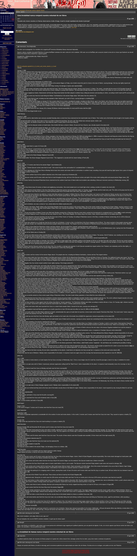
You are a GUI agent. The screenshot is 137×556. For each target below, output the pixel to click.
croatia (2, 156)
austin (1, 244)
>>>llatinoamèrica (5, 73)
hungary (2, 164)
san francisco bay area (6, 293)
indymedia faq (3, 323)
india (1, 236)
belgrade (2, 152)
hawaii (1, 258)
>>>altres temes (4, 50)
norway (2, 179)
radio (1, 106)
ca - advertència (4, 90)
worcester (2, 308)
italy (1, 168)
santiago (2, 212)
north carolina (3, 278)
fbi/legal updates (4, 322)
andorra (2, 145)
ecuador (2, 204)
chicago (2, 252)
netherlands (3, 177)
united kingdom (4, 192)
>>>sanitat (3, 78)
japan (1, 138)
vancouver (2, 130)
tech (1, 327)
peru (1, 207)
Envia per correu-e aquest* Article (35, 10)
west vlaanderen (4, 194)
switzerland (3, 190)
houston (2, 259)
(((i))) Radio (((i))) (7, 43)
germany (2, 162)
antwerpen (2, 146)
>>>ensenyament (4, 60)
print (1, 105)
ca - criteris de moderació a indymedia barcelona (7, 93)
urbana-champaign (5, 303)
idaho (1, 261)
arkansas (2, 242)
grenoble (2, 163)
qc (0, 140)
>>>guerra (3, 67)
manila (2, 139)
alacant (2, 144)
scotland (2, 187)
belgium (2, 151)
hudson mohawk (4, 260)
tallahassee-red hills (5, 299)
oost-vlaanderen (4, 180)
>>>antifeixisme (4, 52)
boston (2, 248)
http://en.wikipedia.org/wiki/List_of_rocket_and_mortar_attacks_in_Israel (36, 66)
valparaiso (2, 217)
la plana (2, 169)
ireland (2, 166)
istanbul (2, 167)
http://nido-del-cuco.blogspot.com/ (25, 32)
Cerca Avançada (7, 35)
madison (2, 266)
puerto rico (2, 208)
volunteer (2, 328)
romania (2, 185)
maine (1, 267)
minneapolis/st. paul (5, 272)
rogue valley (3, 289)
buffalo (2, 249)
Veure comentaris (20, 10)
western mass (3, 306)
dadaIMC (2, 332)
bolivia (1, 198)
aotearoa (2, 221)
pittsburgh (2, 284)
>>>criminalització (5, 55)
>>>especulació (4, 62)
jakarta (2, 225)
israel (1, 312)
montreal (2, 124)
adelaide (2, 220)
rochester (2, 288)
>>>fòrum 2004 (4, 63)
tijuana (2, 214)
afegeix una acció (7, 27)
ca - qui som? (3, 95)
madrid (2, 173)
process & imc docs (5, 326)
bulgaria (2, 155)
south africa (3, 117)
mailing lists (3, 324)
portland (2, 286)
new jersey (3, 275)
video (1, 109)
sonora (2, 213)
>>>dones (2, 57)
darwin (2, 224)
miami (1, 269)
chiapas (2, 201)
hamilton (2, 122)
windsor (2, 133)
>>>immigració (4, 68)
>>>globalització (4, 65)
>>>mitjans (3, 75)
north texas (3, 280)
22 (10, 19)
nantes (2, 175)
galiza (1, 161)
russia (1, 186)
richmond (2, 287)
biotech (2, 317)
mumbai (2, 237)
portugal (2, 184)
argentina (2, 197)
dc (0, 257)
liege (1, 170)
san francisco (3, 292)
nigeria (2, 116)
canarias (2, 113)
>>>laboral (3, 72)
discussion (2, 321)
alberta (2, 121)
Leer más (74, 27)
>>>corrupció (3, 53)
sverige (2, 189)
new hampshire (4, 274)
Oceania (2, 219)
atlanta (2, 243)
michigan (2, 270)
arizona (2, 241)
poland (2, 183)
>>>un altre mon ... (5, 82)
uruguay (2, 215)
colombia (2, 203)
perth (1, 230)
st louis (2, 298)
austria (2, 149)
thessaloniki (3, 191)
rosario (2, 210)
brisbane (2, 223)
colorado (2, 254)
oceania (2, 229)
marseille (2, 174)
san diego (2, 291)
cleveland (2, 253)
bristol (1, 153)
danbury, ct (3, 255)
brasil (1, 200)
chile (1, 202)
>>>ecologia (3, 58)
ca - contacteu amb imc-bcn (7, 91)
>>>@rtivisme (3, 48)
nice (1, 178)
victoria (2, 132)
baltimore (2, 246)
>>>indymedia (4, 70)
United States (3, 240)
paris (1, 181)
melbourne (3, 227)
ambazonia (3, 112)
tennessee (2, 300)
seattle (1, 297)
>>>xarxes (3, 84)
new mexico (3, 276)
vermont (2, 305)
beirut (1, 311)
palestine (2, 314)
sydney (2, 232)
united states (3, 301)
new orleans (3, 277)
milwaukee (3, 271)
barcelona (2, 150)
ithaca (1, 263)
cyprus (1, 157)
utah (1, 304)
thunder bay (3, 129)
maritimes (2, 123)
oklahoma (2, 282)
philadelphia (3, 283)
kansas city (3, 264)
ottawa (1, 127)
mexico (2, 206)
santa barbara (3, 294)
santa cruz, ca (3, 295)
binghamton (3, 247)
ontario (2, 126)
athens (2, 147)
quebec (2, 128)
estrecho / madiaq (4, 115)
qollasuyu (2, 209)
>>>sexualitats (4, 80)
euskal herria (3, 160)
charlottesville (3, 251)
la (0, 265)
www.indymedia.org (5, 101)
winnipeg (2, 134)
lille (1, 172)
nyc (1, 281)
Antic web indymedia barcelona (7, 38)
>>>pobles (3, 77)
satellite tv (2, 107)
